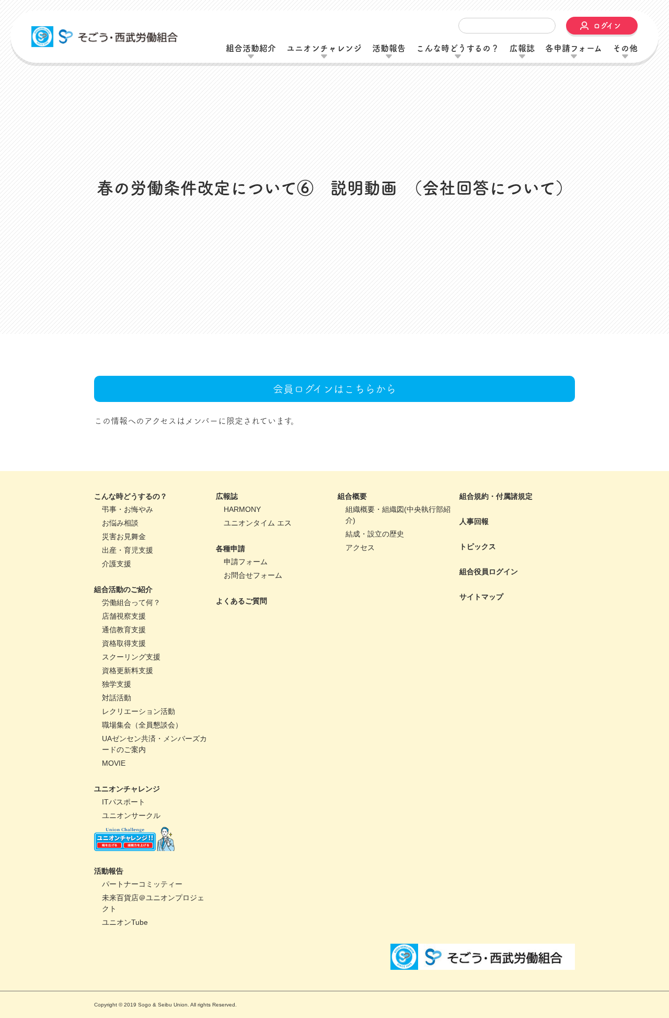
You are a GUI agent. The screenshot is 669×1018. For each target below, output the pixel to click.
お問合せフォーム (253, 648)
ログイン (607, 25)
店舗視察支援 (124, 689)
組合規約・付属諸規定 (496, 569)
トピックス (477, 620)
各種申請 (230, 622)
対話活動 (116, 771)
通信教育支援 (124, 703)
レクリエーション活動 (138, 784)
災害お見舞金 (124, 610)
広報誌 (227, 569)
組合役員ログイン (488, 645)
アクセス (360, 621)
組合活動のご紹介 (123, 662)
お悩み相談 (120, 596)
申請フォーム (246, 635)
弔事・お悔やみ (127, 582)
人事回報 (474, 594)
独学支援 (116, 757)
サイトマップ (481, 670)
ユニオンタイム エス (258, 596)
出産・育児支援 (127, 623)
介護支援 (116, 637)
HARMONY (242, 582)
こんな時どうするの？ (130, 569)
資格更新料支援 (127, 744)
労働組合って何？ (131, 676)
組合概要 (352, 569)
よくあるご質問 (241, 674)
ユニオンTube (125, 995)
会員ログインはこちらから (334, 462)
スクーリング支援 (131, 730)
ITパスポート (123, 875)
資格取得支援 (124, 716)
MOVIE (113, 836)
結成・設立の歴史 (374, 607)
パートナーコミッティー (142, 957)
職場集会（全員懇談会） (142, 798)
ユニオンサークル (131, 889)
